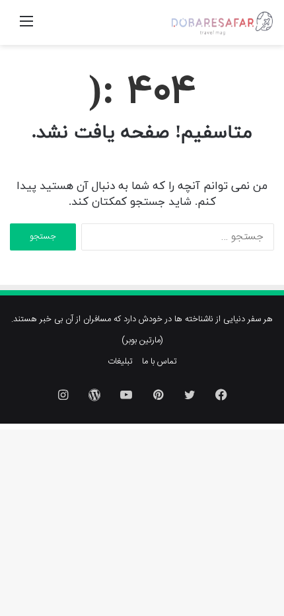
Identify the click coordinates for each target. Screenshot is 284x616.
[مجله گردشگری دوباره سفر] (221, 22)
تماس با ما (159, 361)
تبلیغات (120, 361)
